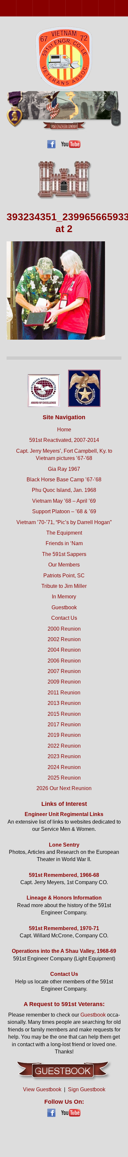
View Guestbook (42, 1089)
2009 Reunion (64, 682)
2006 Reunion (65, 8)
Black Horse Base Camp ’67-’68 (64, 479)
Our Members (64, 564)
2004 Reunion (64, 650)
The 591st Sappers (64, 554)
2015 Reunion (64, 714)
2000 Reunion (64, 629)
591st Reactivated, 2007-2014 (64, 440)
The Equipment (64, 533)
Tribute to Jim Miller (64, 586)
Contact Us (64, 618)
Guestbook (64, 607)
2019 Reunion (64, 735)
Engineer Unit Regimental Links (64, 814)
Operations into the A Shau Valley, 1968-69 (64, 951)
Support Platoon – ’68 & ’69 (64, 511)
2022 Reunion (64, 746)
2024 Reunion (64, 767)
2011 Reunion (64, 692)
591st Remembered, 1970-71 (64, 928)
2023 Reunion (64, 756)
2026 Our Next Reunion (64, 788)
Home (64, 429)
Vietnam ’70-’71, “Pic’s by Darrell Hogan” (64, 522)
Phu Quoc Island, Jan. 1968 (64, 490)
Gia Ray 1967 (64, 469)
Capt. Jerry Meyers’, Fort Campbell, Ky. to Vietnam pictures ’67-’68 (64, 454)
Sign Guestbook (86, 1089)
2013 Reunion (64, 703)
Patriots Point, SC (64, 575)
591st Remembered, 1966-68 (64, 875)
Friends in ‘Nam (64, 543)
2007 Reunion (64, 671)
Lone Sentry (64, 845)
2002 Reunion (32, 8)
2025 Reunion (64, 778)
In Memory (64, 596)
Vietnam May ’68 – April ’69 (64, 501)
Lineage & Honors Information (64, 898)
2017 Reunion (64, 724)
